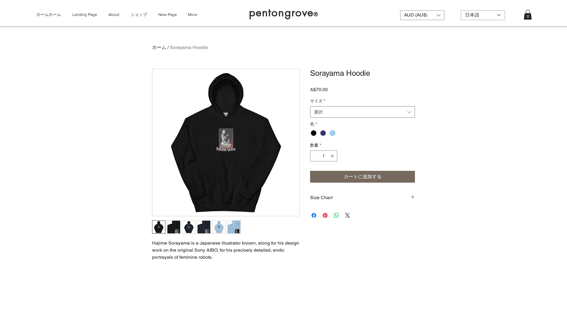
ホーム (159, 47)
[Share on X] (347, 215)
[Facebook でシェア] (313, 215)
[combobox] (362, 112)
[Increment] (332, 156)
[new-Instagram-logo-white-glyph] (303, 310)
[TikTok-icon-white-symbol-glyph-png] (276, 310)
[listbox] (422, 15)
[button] (422, 15)
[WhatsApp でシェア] (336, 215)
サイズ (317, 101)
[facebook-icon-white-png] (290, 310)
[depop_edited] (263, 310)
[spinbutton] (323, 156)
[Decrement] (314, 156)
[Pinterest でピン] (325, 215)
